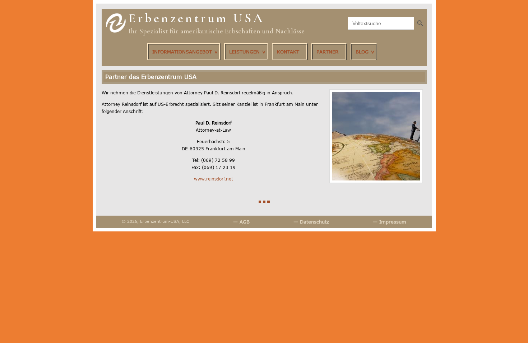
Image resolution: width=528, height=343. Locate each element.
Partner (327, 52)
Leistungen (244, 52)
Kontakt (288, 52)
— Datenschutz (311, 222)
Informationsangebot (182, 52)
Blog (362, 52)
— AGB (241, 222)
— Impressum (389, 222)
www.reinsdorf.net (213, 179)
